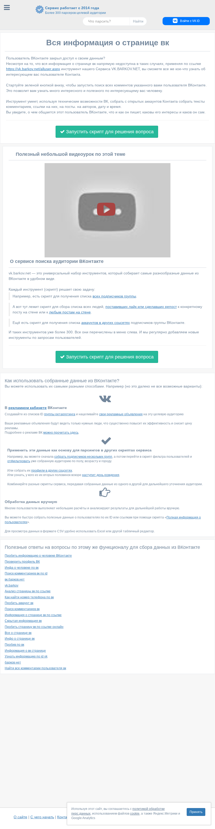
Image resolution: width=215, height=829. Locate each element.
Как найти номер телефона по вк (29, 597)
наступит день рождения (100, 475)
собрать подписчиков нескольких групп (83, 456)
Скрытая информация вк (23, 621)
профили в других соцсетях (51, 470)
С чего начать (42, 817)
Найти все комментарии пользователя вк (35, 668)
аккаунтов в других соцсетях (105, 322)
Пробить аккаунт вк (19, 603)
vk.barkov (11, 585)
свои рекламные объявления (121, 414)
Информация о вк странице (25, 651)
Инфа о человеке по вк (22, 568)
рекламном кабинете (27, 408)
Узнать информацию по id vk (26, 656)
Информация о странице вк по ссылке (33, 615)
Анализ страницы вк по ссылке (28, 591)
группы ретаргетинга (59, 414)
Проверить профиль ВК (22, 561)
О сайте (20, 817)
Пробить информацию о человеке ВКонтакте (38, 555)
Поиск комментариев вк (22, 609)
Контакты (65, 817)
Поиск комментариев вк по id (26, 573)
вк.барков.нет (15, 579)
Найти (138, 21)
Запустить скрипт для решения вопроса (109, 131)
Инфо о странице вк (20, 638)
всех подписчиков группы (114, 296)
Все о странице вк (18, 633)
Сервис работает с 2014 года (72, 10)
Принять (196, 812)
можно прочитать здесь (60, 432)
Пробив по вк (14, 644)
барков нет (13, 662)
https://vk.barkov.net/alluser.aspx (33, 69)
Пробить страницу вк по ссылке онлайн (34, 627)
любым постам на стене (70, 312)
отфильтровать (18, 461)
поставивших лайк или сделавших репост (141, 307)
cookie (134, 813)
